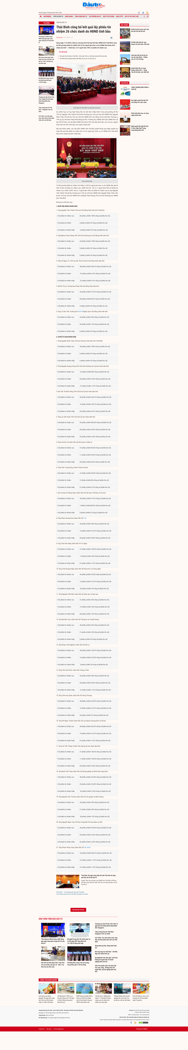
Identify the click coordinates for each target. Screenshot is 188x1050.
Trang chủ (41, 1029)
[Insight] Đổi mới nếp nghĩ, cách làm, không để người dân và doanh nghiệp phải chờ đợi (106, 960)
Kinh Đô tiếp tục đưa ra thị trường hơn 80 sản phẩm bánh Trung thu (141, 998)
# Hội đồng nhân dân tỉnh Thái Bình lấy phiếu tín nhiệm (72, 894)
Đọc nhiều (124, 25)
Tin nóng (46, 23)
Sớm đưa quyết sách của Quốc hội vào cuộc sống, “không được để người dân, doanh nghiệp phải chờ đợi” (105, 968)
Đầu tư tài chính (108, 16)
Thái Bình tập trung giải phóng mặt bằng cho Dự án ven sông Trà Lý (78, 58)
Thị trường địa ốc (95, 16)
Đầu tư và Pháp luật (132, 16)
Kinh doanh (69, 16)
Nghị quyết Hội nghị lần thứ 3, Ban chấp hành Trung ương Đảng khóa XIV (139, 128)
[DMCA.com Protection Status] (143, 1022)
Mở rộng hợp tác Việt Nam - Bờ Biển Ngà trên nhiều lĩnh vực (106, 953)
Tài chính (87, 847)
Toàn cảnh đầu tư (81, 16)
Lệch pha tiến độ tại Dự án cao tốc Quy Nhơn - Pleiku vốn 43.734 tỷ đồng (139, 57)
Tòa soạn (48, 1029)
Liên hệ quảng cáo (59, 1029)
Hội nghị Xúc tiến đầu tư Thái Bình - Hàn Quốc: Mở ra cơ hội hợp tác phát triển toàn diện (83, 56)
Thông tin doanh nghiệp (48, 980)
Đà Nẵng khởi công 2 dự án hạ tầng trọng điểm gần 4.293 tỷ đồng (46, 80)
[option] (47, 993)
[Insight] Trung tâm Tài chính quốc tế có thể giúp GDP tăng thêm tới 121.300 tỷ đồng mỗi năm (78, 941)
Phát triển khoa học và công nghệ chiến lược (140, 114)
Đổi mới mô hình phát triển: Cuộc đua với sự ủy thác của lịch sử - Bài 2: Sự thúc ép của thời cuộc (52, 965)
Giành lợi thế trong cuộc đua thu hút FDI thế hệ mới (140, 30)
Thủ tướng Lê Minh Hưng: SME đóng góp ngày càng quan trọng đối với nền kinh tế (53, 941)
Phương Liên (59, 37)
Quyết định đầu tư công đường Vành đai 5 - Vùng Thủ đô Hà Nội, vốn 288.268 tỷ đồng (140, 70)
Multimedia (47, 16)
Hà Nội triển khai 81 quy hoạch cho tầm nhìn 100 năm (140, 43)
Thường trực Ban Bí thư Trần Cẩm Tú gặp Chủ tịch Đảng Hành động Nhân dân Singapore (106, 926)
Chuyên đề (124, 83)
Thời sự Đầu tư (58, 16)
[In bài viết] (111, 37)
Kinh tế (80, 311)
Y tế (84, 518)
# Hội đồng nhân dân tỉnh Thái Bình (74, 892)
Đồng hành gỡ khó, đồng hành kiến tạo (106, 947)
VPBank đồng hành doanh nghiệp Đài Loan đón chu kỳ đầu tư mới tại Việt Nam (122, 998)
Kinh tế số (119, 16)
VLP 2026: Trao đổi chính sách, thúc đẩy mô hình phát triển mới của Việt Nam (46, 118)
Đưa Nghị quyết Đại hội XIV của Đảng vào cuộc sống (139, 101)
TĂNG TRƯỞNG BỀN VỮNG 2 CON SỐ (140, 88)
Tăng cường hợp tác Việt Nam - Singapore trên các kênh (46, 109)
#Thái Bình (59, 892)
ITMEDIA (145, 1029)
